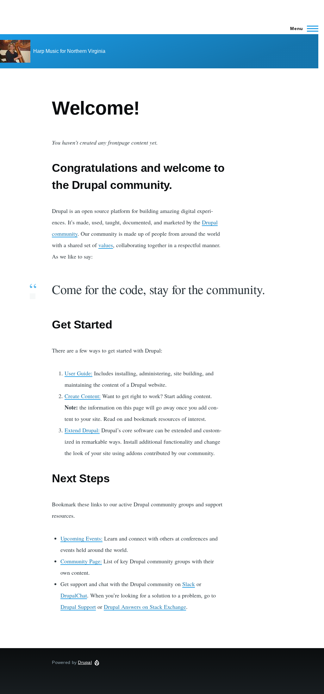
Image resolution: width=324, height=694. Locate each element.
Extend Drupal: (82, 430)
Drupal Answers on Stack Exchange (145, 606)
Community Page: (81, 561)
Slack (188, 584)
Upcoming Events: (81, 538)
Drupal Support (78, 606)
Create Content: (83, 396)
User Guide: (78, 373)
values (105, 245)
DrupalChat (73, 595)
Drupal (85, 662)
